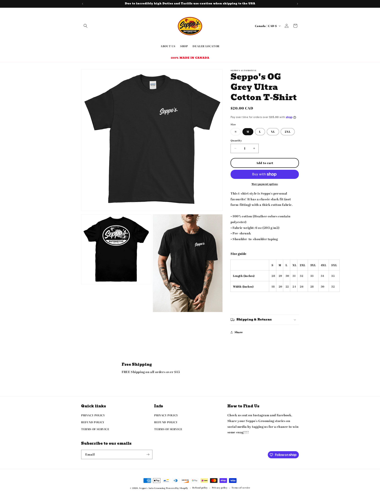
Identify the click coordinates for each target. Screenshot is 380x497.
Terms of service (241, 487)
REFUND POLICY (92, 422)
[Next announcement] (297, 4)
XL (273, 131)
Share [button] (239, 332)
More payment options (265, 183)
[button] (85, 25)
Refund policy (200, 487)
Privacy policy (220, 487)
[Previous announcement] (82, 4)
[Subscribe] (147, 454)
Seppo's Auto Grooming (152, 487)
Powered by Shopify (177, 487)
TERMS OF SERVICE (95, 429)
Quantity (236, 140)
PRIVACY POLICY (93, 415)
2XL (288, 131)
